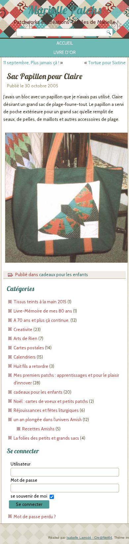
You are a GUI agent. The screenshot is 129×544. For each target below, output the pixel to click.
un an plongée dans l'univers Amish (48, 419)
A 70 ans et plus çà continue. (41, 320)
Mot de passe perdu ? (35, 516)
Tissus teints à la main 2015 (40, 301)
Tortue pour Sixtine (107, 62)
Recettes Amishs (38, 428)
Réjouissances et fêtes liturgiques (46, 410)
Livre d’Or (65, 52)
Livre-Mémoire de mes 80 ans (43, 311)
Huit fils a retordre (31, 366)
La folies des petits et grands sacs (46, 438)
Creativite (23, 329)
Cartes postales (29, 347)
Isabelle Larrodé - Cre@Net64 (89, 537)
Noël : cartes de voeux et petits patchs (51, 401)
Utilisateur (20, 464)
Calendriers (25, 357)
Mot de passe (24, 480)
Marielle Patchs (64, 9)
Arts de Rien (25, 338)
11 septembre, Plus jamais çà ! (31, 62)
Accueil (65, 43)
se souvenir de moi (29, 496)
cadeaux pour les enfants (63, 274)
